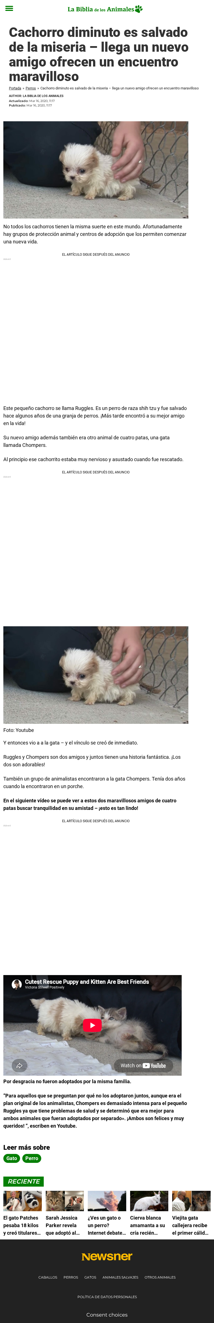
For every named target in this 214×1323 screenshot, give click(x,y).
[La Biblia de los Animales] (105, 9)
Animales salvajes (120, 1277)
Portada (15, 88)
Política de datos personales (107, 1297)
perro (31, 1158)
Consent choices (107, 1315)
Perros (31, 88)
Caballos (47, 1277)
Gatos (90, 1277)
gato (11, 1158)
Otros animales (160, 1277)
